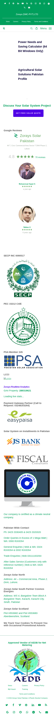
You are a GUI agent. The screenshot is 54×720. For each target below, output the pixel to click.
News (10, 685)
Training (25, 689)
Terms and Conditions (27, 694)
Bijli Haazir (12, 689)
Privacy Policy (39, 685)
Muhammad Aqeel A (27, 184)
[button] (46, 28)
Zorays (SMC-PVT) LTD (27, 14)
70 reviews (40, 157)
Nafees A (27, 227)
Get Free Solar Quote (28, 113)
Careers (25, 685)
